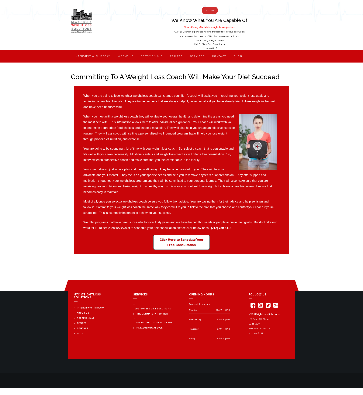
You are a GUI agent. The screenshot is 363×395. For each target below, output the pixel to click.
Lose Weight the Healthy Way (154, 323)
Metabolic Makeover (150, 328)
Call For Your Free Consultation (210, 44)
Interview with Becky (91, 308)
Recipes (176, 56)
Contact (219, 56)
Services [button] (197, 56)
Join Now (210, 10)
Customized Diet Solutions (153, 309)
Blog (238, 56)
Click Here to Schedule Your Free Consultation (181, 242)
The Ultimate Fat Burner (152, 314)
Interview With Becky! (93, 56)
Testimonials (151, 56)
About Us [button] (125, 56)
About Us (83, 313)
